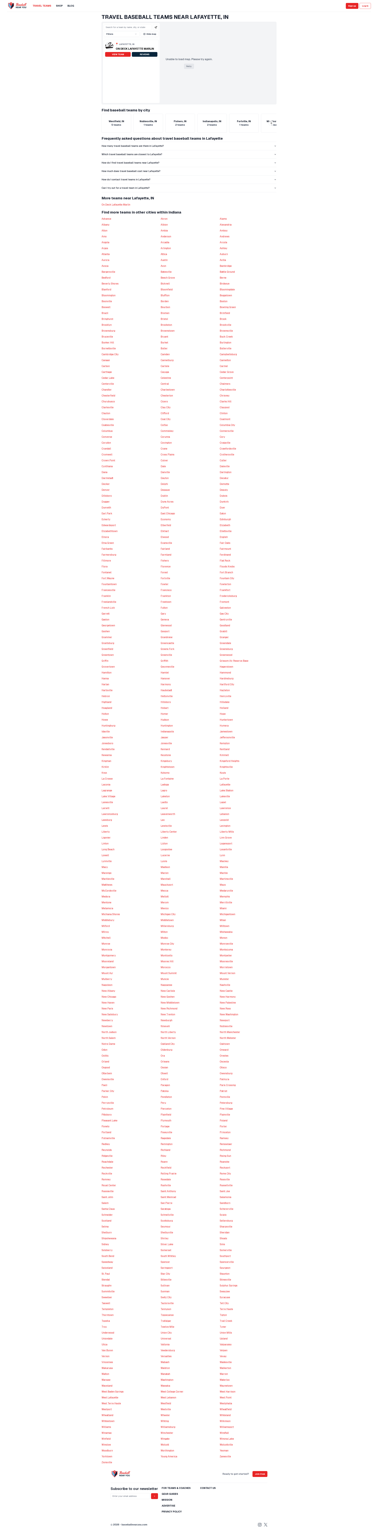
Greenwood (226, 654)
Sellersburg (226, 1220)
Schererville (226, 1208)
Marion (164, 873)
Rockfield (166, 1167)
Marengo (106, 873)
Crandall (106, 448)
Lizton (164, 843)
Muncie (165, 979)
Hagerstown (226, 666)
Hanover (165, 678)
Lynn (222, 855)
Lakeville (225, 796)
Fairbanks (107, 548)
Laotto (164, 802)
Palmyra (224, 1079)
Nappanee (166, 985)
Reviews (144, 54)
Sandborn (225, 1203)
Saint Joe (225, 1191)
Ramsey (224, 1138)
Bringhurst (107, 319)
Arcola (223, 242)
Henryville (225, 696)
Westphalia (226, 1403)
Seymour (166, 1226)
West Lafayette (110, 1397)
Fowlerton (225, 584)
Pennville (225, 1096)
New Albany (108, 990)
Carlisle (165, 366)
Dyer (222, 507)
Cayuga (165, 372)
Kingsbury (166, 761)
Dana (104, 472)
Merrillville (226, 902)
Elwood (165, 537)
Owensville (108, 1079)
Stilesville (166, 1279)
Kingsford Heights (229, 761)
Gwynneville (167, 666)
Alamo (223, 218)
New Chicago (109, 996)
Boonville (107, 301)
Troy (104, 1326)
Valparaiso (226, 1344)
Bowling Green (228, 307)
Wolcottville (226, 1444)
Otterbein (107, 1073)
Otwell (164, 1073)
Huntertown (226, 719)
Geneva (165, 619)
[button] (131, 49)
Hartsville (107, 690)
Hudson (165, 719)
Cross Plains (167, 454)
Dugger (106, 501)
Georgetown (108, 625)
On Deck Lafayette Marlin (116, 204)
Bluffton (165, 295)
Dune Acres (167, 501)
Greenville (166, 654)
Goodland (225, 625)
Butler (164, 348)
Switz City (166, 1297)
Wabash (165, 1362)
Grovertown (108, 666)
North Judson (109, 1032)
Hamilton (106, 672)
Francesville (108, 590)
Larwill (105, 808)
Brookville (225, 324)
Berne (223, 277)
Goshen (106, 631)
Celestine (166, 377)
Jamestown (226, 731)
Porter (223, 1126)
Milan (223, 920)
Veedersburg (168, 1350)
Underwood (108, 1332)
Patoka (164, 1091)
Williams (106, 1427)
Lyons (164, 861)
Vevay (223, 1356)
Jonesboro (107, 743)
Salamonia (225, 1197)
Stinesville (225, 1279)
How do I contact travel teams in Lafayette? (126, 179)
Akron (164, 218)
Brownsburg (108, 330)
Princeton (225, 1132)
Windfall (224, 1432)
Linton (105, 843)
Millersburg (167, 926)
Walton (105, 1373)
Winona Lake (227, 1438)
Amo (104, 236)
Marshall (166, 878)
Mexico (165, 908)
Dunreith (106, 507)
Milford (106, 926)
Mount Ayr (107, 973)
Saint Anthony (168, 1191)
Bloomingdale (227, 289)
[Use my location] (156, 27)
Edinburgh (225, 519)
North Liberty (168, 1032)
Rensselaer (226, 1144)
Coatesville (108, 425)
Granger (224, 637)
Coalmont (225, 419)
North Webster (228, 1038)
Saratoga (166, 1208)
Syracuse (225, 1297)
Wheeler (165, 1415)
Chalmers (225, 383)
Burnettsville (109, 348)
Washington (167, 1379)
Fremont (224, 601)
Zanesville (225, 1456)
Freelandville (109, 601)
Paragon (165, 1085)
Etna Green (108, 542)
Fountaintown (109, 584)
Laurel (164, 808)
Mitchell (106, 937)
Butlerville (225, 348)
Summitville (108, 1291)
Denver (106, 489)
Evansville (166, 542)
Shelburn (107, 1232)
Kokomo (165, 772)
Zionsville (107, 1462)
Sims (222, 1244)
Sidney (105, 1244)
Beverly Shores (110, 283)
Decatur (224, 478)
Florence (166, 566)
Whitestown (108, 1421)
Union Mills (226, 1332)
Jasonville (107, 737)
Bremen (165, 313)
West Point (226, 1397)
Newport (225, 1020)
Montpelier (226, 955)
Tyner (223, 1326)
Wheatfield (226, 1409)
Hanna (105, 678)
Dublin (164, 495)
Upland (224, 1338)
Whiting (165, 1421)
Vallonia (165, 1344)
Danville (165, 472)
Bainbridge (226, 265)
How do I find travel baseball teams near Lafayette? (130, 162)
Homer (164, 713)
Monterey (166, 949)
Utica (104, 1344)
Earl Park (107, 513)
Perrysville (108, 1102)
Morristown (226, 967)
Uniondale (107, 1338)
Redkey (106, 1144)
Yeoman (224, 1450)
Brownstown (168, 330)
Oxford (164, 1079)
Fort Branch (226, 572)
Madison (165, 867)
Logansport (226, 843)
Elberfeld (166, 525)
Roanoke (224, 1161)
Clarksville (108, 407)
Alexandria (226, 224)
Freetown (166, 601)
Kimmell (224, 755)
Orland (105, 1061)
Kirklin (105, 766)
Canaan (106, 360)
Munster (224, 979)
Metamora (107, 908)
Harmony (166, 684)
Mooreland (108, 961)
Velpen (223, 1350)
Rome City (225, 1173)
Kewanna (107, 755)
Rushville (166, 1185)
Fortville (165, 578)
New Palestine (228, 1002)
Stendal (106, 1279)
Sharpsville (226, 1226)
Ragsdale (166, 1138)
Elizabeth (225, 525)
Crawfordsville (228, 448)
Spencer (165, 1262)
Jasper (164, 737)
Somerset (166, 1250)
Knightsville (226, 766)
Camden (165, 354)
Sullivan (165, 1285)
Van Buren (107, 1350)
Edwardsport (109, 525)
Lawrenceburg (110, 814)
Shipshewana (109, 1238)
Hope (223, 713)
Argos (105, 248)
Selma (105, 1226)
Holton (105, 713)
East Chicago (168, 513)
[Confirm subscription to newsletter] (154, 1496)
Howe (105, 719)
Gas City (224, 613)
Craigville (225, 442)
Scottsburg (167, 1220)
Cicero (164, 401)
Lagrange (107, 790)
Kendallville (108, 749)
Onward (224, 1049)
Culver (164, 460)
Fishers (165, 560)
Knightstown (167, 766)
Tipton (223, 1315)
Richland (165, 1150)
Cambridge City (110, 354)
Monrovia (107, 949)
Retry (189, 66)
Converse (107, 436)
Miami (223, 908)
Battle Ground (227, 271)
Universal (166, 1338)
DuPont (165, 507)
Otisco (223, 1067)
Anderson (166, 236)
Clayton (106, 413)
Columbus (107, 431)
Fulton (164, 607)
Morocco (166, 967)
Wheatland (107, 1415)
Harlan (105, 684)
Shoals (223, 1238)
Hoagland (107, 708)
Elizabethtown (110, 531)
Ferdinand (225, 554)
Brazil (105, 313)
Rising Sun (225, 1155)
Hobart (164, 708)
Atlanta (106, 254)
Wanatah (165, 1373)
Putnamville (108, 1138)
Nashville (225, 985)
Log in (365, 6)
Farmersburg (109, 554)
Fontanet (106, 572)
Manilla (224, 867)
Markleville (108, 878)
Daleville (225, 466)
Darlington (225, 472)
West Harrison (227, 1391)
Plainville (225, 1114)
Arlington (166, 248)
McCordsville (109, 890)
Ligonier (106, 837)
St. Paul (106, 1273)
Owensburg (226, 1073)
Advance (106, 218)
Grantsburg (108, 643)
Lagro (164, 790)
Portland (106, 1132)
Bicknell (165, 283)
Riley (163, 1155)
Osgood (106, 1067)
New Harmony (228, 996)
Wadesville (226, 1362)
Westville (166, 1409)
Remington (166, 1144)
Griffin (105, 660)
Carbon (106, 366)
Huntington (167, 725)
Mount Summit (169, 973)
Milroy (105, 931)
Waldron (165, 1368)
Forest (164, 572)
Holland (224, 708)
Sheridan (224, 1232)
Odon (104, 1049)
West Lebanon (168, 1397)
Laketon (165, 796)
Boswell (106, 307)
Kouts (223, 772)
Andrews (224, 236)
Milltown (224, 926)
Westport (107, 1409)
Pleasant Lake (109, 1120)
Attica (164, 254)
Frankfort (225, 590)
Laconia (106, 784)
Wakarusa (107, 1368)
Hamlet (165, 672)
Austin (164, 260)
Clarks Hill (225, 401)
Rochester (107, 1167)
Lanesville (107, 802)
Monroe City (167, 943)
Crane (164, 448)
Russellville (226, 1185)
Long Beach (108, 849)
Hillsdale (224, 702)
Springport (167, 1267)
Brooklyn (107, 324)
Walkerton (225, 1368)
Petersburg (226, 1102)
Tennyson (166, 1309)
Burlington (225, 342)
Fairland (165, 548)
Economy (166, 519)
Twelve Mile (167, 1326)
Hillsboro (166, 702)
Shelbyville (167, 1232)
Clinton (224, 413)
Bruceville (107, 336)
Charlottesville (228, 389)
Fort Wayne (108, 578)
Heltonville (167, 696)
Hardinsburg (226, 678)
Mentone (106, 902)
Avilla (223, 260)
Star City (165, 1273)
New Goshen (168, 996)
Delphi (164, 484)
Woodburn (107, 1450)
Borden (165, 301)
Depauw (165, 489)
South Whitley (168, 1256)
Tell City (224, 1303)
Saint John (107, 1197)
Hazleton (225, 690)
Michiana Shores (111, 914)
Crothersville (227, 454)
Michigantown (227, 914)
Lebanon (224, 814)
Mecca (164, 890)
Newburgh (166, 1020)
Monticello (166, 955)
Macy (105, 867)
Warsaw (106, 1379)
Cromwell (107, 454)
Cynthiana (107, 466)
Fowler (164, 584)
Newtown (107, 1026)
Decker (106, 484)
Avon (163, 265)
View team (118, 54)
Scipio (223, 1214)
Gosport (165, 631)
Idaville (106, 731)
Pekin (105, 1096)
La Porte (224, 778)
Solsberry (107, 1250)
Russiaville (108, 1191)
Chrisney (224, 395)
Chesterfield (108, 395)
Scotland (106, 1220)
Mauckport (167, 884)
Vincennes (107, 1362)
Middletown (167, 920)
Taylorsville (167, 1303)
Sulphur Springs (228, 1285)
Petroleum (107, 1108)
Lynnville (107, 861)
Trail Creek (226, 1320)
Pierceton (166, 1108)
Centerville (108, 383)
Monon (223, 937)
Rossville (225, 1179)
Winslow (106, 1444)
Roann (164, 1161)
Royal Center (109, 1185)
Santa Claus (108, 1208)
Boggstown (226, 295)
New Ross (225, 1008)
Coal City (166, 419)
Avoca (105, 265)
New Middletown (170, 1002)
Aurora (105, 260)
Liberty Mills (227, 831)
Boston (223, 301)
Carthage (107, 372)
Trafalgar (166, 1320)
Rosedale (166, 1179)
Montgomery (109, 955)
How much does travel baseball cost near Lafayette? (131, 171)
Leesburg (107, 819)
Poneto (105, 1126)
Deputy (224, 489)
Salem (105, 1203)
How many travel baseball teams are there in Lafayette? (133, 146)
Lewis (105, 825)
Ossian (164, 1067)
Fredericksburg (228, 596)
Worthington (167, 1450)
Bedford (106, 277)
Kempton (225, 743)
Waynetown (226, 1385)
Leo (163, 819)
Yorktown (107, 1456)
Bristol (164, 319)
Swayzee (225, 1291)
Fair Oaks (225, 542)
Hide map (151, 34)
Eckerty (106, 519)
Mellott (165, 896)
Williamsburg (168, 1427)
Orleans (165, 1061)
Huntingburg (108, 725)
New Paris (107, 1008)
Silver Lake (167, 1244)
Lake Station (226, 790)
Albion (164, 224)
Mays (223, 884)
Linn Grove (226, 837)
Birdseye (224, 283)
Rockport (225, 1167)
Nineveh (165, 1026)
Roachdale (107, 1161)
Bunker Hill (108, 342)
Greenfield (107, 649)
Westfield (166, 1403)
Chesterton (167, 395)
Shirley (164, 1238)
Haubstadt (166, 690)
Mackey (224, 861)
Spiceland (107, 1267)
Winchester (167, 1432)
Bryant (164, 336)
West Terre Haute (111, 1403)
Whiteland (225, 1415)
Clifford (165, 413)
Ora (163, 1055)
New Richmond (169, 1008)
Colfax (164, 425)
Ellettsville (226, 531)
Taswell (106, 1303)
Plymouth (166, 1120)
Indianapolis (167, 731)
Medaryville (226, 890)
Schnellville (167, 1214)
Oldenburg (166, 1049)
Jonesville (166, 743)
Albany (105, 224)
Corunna (165, 436)
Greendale (225, 643)
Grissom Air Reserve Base (234, 660)
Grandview (166, 637)
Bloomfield (167, 289)
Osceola (224, 1061)
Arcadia (165, 242)
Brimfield (225, 313)
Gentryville (226, 619)
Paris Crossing (228, 1085)
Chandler (107, 389)
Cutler (223, 460)
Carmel (224, 366)
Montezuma (226, 949)
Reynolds (107, 1150)
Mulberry (107, 979)
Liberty (106, 831)
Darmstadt (107, 478)
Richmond (225, 1150)
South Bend (108, 1256)
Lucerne (165, 855)
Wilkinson (225, 1421)
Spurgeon (225, 1267)
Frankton (166, 596)
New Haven (108, 1002)
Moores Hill (167, 961)
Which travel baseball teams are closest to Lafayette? (132, 154)
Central (165, 383)
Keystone (166, 755)
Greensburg (226, 649)
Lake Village (108, 796)
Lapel (223, 802)
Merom (165, 902)
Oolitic (105, 1055)
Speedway (107, 1262)
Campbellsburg (228, 354)
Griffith (164, 660)
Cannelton (225, 360)
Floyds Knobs (227, 566)
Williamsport (227, 1427)
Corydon (106, 442)
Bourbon (165, 307)
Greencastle (167, 643)
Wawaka (165, 1385)
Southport (225, 1256)
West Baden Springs (113, 1391)
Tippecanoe (167, 1315)
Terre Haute (226, 1309)
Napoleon (107, 985)
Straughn (106, 1285)
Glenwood (166, 625)
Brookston (166, 324)
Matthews (107, 884)
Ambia (164, 230)
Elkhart (165, 531)
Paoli (104, 1085)
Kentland (224, 749)
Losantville (226, 849)
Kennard (165, 749)
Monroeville (226, 943)
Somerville (226, 1250)
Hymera (224, 725)
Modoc (164, 937)
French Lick (108, 607)
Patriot (223, 1091)
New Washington (229, 1014)
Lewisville (166, 825)
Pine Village (226, 1108)
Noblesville (226, 1026)
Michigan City (168, 914)
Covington (166, 442)
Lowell (105, 855)
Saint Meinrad (168, 1197)
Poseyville (166, 1132)
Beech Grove (168, 277)
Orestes (224, 1055)
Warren (224, 1373)
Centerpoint (226, 377)
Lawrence (225, 808)
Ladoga (165, 784)
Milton (164, 931)
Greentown (108, 654)
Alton (104, 230)
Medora (106, 896)
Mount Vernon (227, 973)
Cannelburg (167, 360)
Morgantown (109, 967)
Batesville (166, 271)
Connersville (227, 431)
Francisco (166, 590)
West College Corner (172, 1391)
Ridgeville (107, 1155)
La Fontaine (167, 778)
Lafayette (225, 784)
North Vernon (168, 1038)
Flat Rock (225, 560)
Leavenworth (168, 814)
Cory (222, 436)
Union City (166, 1332)
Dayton (165, 478)
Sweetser (107, 1297)
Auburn (224, 254)
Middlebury (108, 920)
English (224, 537)
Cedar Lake (108, 377)
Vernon (105, 1356)
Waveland (107, 1385)
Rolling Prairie (168, 1173)
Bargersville (108, 271)
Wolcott (165, 1444)
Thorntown (108, 1315)
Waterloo (225, 1379)
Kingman (106, 761)
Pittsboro (107, 1114)
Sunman (165, 1291)
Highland (106, 702)
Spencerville (227, 1262)
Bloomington (108, 295)
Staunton (224, 1273)
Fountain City (227, 578)
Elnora (105, 537)
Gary (163, 613)
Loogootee (166, 849)
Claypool (225, 407)
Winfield (106, 1438)
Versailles (166, 1356)
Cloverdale (108, 419)
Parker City (108, 1091)
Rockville (107, 1173)
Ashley (223, 248)
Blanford (106, 289)
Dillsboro (107, 495)
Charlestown (168, 389)
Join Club (260, 1474)
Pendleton (166, 1096)
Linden (164, 837)
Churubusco (108, 401)
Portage (165, 1126)
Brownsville (226, 330)
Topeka (106, 1320)
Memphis (225, 896)
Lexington (225, 825)
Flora (104, 566)
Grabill (223, 631)
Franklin (106, 596)
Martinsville (226, 878)
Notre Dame (108, 1043)
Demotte (224, 484)
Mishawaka (226, 931)
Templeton (107, 1309)
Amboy (224, 230)
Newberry (107, 1020)
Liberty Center (169, 831)
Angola (105, 242)
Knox (104, 772)
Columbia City (227, 425)
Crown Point (108, 460)
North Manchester (230, 1032)
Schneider (107, 1214)
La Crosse (107, 778)
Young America (169, 1456)
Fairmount (225, 548)
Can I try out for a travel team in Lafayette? (126, 188)
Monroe (106, 943)
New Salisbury (110, 1014)
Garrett (106, 613)
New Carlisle (168, 990)
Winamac (107, 1432)
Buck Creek (226, 336)
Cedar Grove (227, 372)
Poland (223, 1120)
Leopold (224, 819)
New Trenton (168, 1014)
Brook (223, 319)
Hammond (225, 672)
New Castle (226, 990)
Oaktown (225, 1043)
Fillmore (106, 560)
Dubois (223, 495)
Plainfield (166, 1114)
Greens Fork (167, 649)
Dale (163, 466)
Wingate (165, 1438)
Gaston (105, 619)
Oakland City (168, 1043)
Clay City (166, 407)
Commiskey (167, 431)
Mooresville (226, 961)
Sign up (352, 6)
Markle (224, 873)
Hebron (106, 696)
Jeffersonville (227, 737)
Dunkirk (224, 501)
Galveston (225, 607)
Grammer (107, 637)
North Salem (109, 1038)
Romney (106, 1179)
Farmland (166, 554)
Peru (163, 1102)
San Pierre (166, 1203)
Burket (164, 342)
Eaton (223, 513)
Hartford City (227, 684)
